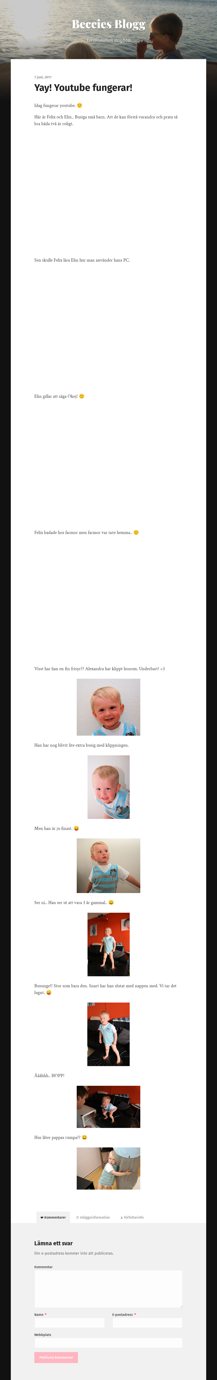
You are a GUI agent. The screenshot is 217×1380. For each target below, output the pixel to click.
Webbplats (42, 1335)
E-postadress (124, 1315)
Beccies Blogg (109, 23)
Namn (40, 1315)
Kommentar (43, 1267)
